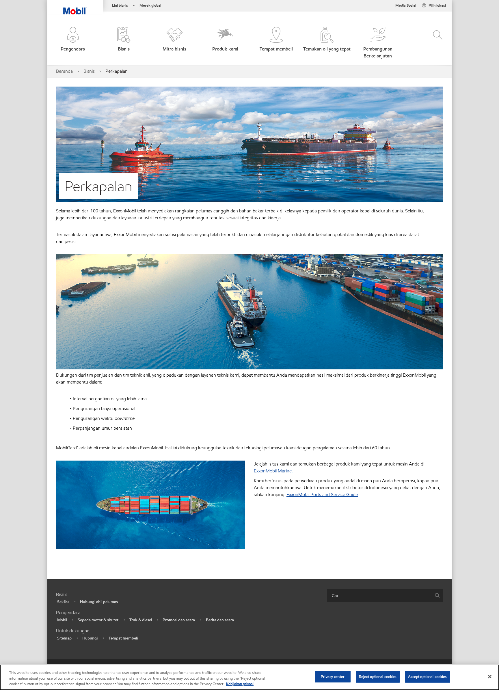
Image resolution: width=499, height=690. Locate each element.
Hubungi (90, 638)
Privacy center (333, 676)
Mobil (62, 620)
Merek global (150, 5)
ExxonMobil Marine (273, 471)
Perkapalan (116, 71)
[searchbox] (379, 595)
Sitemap (64, 638)
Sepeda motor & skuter (98, 620)
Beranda (64, 71)
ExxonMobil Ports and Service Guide (322, 494)
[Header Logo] (75, 7)
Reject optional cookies (378, 676)
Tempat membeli (123, 638)
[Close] (489, 676)
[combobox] (385, 595)
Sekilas (63, 602)
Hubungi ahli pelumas (99, 602)
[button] (73, 43)
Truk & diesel (140, 620)
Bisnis (89, 71)
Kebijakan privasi (240, 684)
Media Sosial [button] (405, 5)
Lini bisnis (120, 5)
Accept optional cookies (427, 676)
